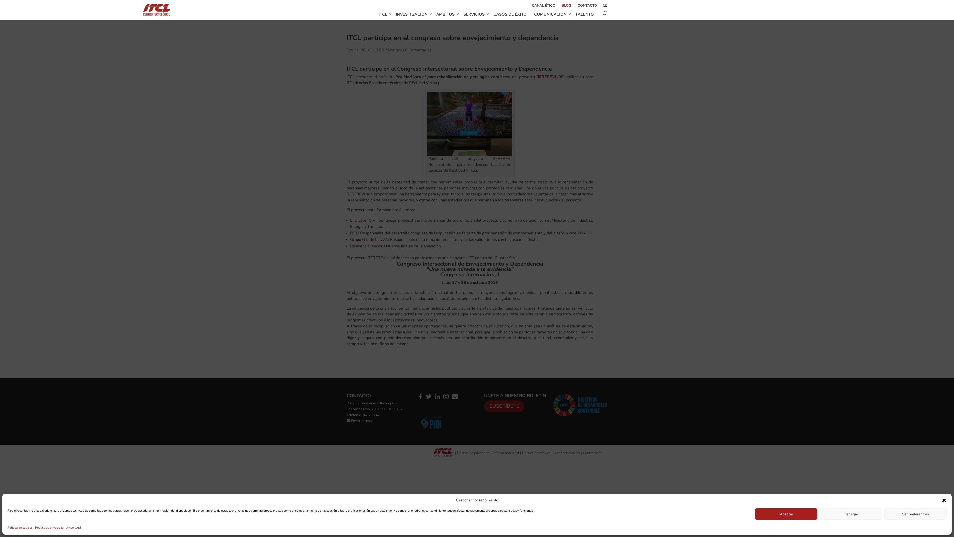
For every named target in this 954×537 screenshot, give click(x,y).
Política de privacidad (49, 528)
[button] (944, 500)
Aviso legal (73, 528)
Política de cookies (20, 528)
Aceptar (786, 514)
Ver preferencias (915, 514)
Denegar (851, 514)
